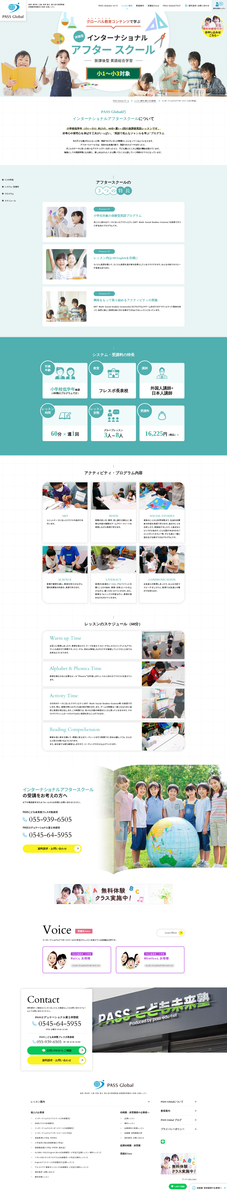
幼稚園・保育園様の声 (133, 1133)
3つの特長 (9, 179)
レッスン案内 (127, 5)
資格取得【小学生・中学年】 (46, 1138)
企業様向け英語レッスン (134, 1128)
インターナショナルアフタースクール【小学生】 (53, 1133)
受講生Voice (153, 5)
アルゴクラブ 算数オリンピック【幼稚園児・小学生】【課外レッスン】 (61, 1167)
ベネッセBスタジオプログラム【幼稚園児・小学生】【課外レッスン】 (61, 1157)
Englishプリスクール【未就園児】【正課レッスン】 (54, 1162)
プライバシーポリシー (172, 1129)
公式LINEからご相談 (59, 1050)
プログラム (9, 193)
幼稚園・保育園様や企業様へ (134, 1112)
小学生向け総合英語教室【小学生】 (49, 1142)
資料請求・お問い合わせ (198, 5)
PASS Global (192, 1179)
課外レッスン (129, 1123)
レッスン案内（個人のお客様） (145, 101)
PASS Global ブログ (171, 1120)
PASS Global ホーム (121, 101)
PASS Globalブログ (171, 5)
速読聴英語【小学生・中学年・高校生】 (50, 1147)
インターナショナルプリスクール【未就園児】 (52, 1118)
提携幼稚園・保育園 (130, 1145)
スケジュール (10, 200)
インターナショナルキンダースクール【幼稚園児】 (54, 1128)
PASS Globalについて (108, 5)
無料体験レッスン (42, 1177)
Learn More (171, 932)
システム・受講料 (12, 186)
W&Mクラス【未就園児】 (44, 1123)
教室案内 (140, 5)
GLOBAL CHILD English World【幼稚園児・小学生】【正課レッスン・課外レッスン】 (68, 1152)
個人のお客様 (37, 1112)
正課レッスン (129, 1118)
